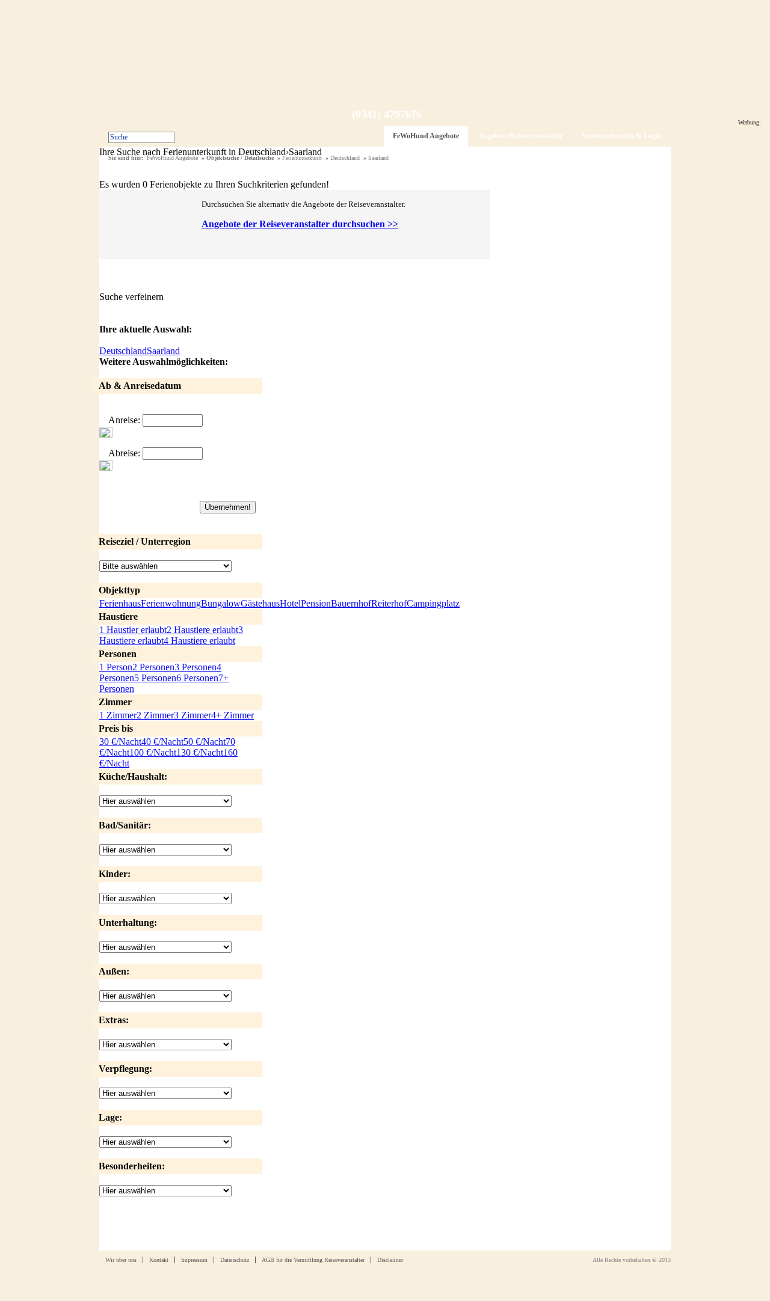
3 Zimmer (192, 715)
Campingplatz (433, 603)
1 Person (115, 667)
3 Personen (195, 667)
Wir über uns (121, 1260)
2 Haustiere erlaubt (202, 630)
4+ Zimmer (232, 715)
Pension (316, 603)
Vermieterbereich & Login (622, 136)
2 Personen (153, 667)
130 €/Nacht (199, 752)
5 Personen (155, 678)
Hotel (290, 603)
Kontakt (158, 1260)
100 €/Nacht (152, 752)
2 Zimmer (155, 715)
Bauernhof (351, 603)
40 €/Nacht (162, 741)
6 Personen (197, 678)
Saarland (378, 158)
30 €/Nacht (120, 741)
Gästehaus (260, 603)
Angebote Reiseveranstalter (520, 136)
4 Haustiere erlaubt (199, 640)
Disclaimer (390, 1260)
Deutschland (345, 158)
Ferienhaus (120, 603)
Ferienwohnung (171, 603)
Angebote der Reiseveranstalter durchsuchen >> (300, 224)
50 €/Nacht (204, 741)
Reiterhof (389, 603)
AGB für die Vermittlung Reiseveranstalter (313, 1260)
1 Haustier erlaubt (133, 630)
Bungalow (221, 603)
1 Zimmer (118, 715)
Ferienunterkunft (302, 158)
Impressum (194, 1260)
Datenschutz (234, 1260)
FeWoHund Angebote (426, 136)
